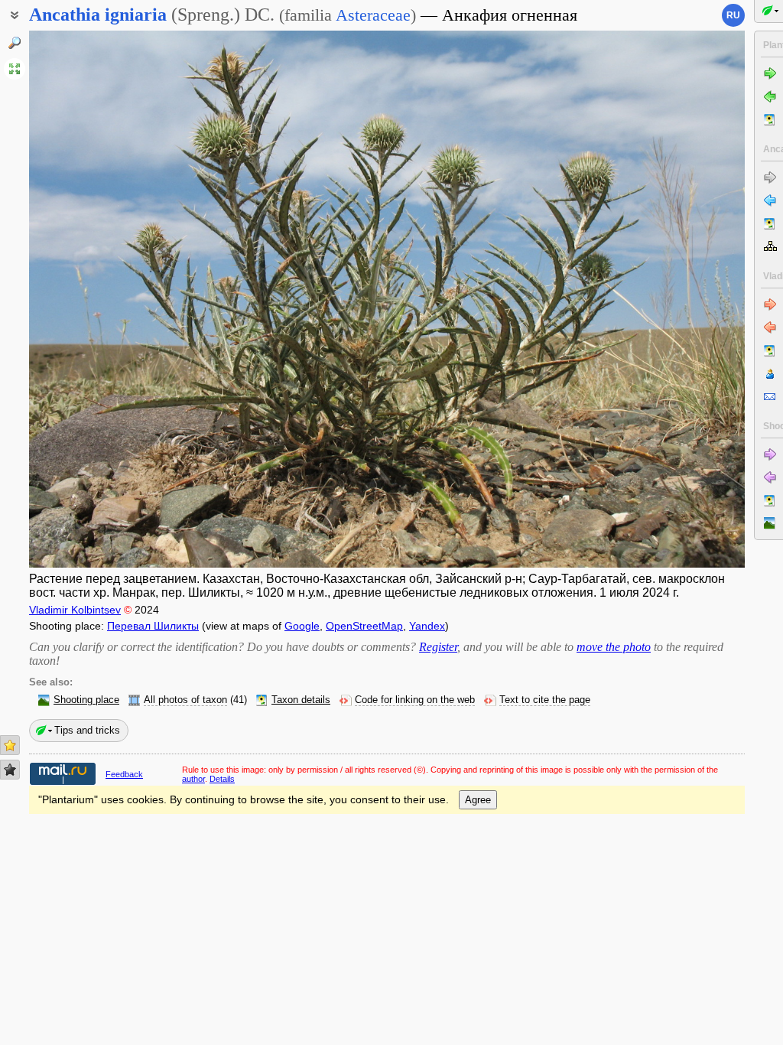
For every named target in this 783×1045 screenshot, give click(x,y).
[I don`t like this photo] (10, 770)
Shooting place (86, 700)
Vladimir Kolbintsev (75, 610)
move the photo (614, 646)
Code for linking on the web (415, 700)
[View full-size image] (14, 69)
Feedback (124, 774)
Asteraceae (373, 14)
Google (302, 626)
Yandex (427, 626)
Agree (478, 800)
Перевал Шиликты (153, 626)
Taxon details (300, 700)
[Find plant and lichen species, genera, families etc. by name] (14, 42)
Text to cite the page (544, 700)
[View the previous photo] (104, 299)
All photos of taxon (185, 700)
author (193, 778)
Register (438, 646)
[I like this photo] (10, 745)
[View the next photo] (669, 299)
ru (733, 15)
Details (222, 778)
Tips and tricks (87, 730)
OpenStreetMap (364, 626)
